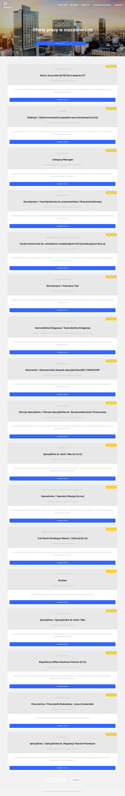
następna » (77, 780)
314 (73, 780)
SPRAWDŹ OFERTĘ (62, 99)
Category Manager (62, 159)
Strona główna (58, 25)
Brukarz (62, 580)
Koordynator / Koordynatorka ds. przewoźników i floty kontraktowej (62, 201)
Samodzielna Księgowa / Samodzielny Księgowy (62, 327)
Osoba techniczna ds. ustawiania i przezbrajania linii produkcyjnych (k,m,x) (62, 243)
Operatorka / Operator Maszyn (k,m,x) (62, 496)
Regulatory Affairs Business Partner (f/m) (62, 662)
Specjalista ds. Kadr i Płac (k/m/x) (62, 454)
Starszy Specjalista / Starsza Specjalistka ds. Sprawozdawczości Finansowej (62, 412)
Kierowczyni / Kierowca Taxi (62, 285)
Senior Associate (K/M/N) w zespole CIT (62, 75)
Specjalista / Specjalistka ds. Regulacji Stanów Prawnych (62, 743)
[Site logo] (7, 5)
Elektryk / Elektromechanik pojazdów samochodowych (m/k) (62, 117)
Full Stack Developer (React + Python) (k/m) (62, 538)
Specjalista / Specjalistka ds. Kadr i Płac (62, 619)
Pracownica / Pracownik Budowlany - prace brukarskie (62, 704)
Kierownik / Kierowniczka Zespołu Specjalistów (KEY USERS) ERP (62, 370)
